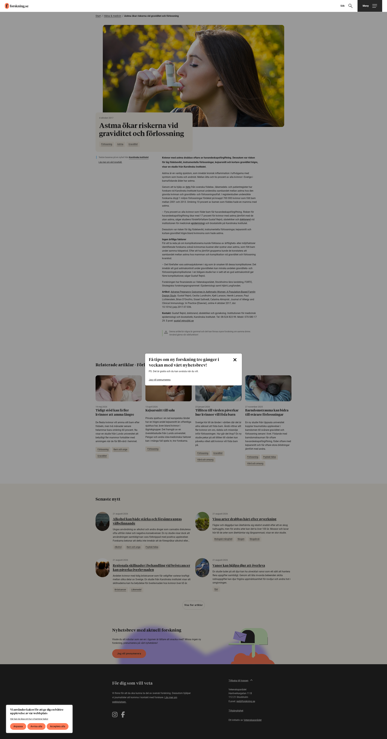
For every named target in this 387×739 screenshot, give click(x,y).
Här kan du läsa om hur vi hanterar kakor (29, 719)
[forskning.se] (14, 6)
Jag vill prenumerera (160, 379)
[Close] (235, 359)
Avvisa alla (36, 726)
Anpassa (18, 726)
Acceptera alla (57, 726)
